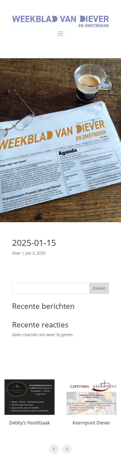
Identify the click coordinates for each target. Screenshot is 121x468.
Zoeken (99, 288)
